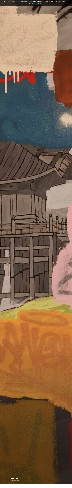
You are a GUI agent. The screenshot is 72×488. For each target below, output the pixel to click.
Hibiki (14, 478)
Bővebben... (40, 3)
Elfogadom (31, 3)
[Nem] (70, 3)
